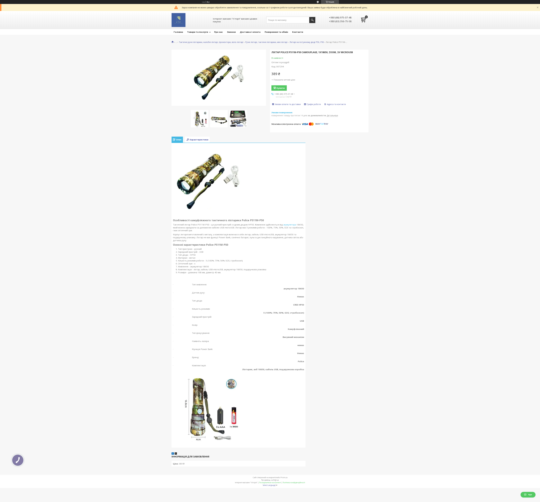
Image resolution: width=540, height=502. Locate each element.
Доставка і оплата (250, 31)
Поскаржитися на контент (270, 482)
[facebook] (173, 453)
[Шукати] (312, 20)
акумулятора (289, 224)
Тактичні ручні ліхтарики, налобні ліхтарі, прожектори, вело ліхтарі (211, 42)
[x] (176, 453)
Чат (530, 494)
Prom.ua (284, 477)
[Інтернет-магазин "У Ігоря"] (178, 20)
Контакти (297, 31)
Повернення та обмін (276, 31)
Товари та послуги (197, 31)
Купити (280, 88)
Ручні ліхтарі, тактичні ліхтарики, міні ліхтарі (266, 42)
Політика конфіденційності (294, 482)
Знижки (231, 31)
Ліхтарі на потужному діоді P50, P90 (307, 42)
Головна (178, 31)
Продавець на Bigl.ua (270, 480)
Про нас (218, 31)
